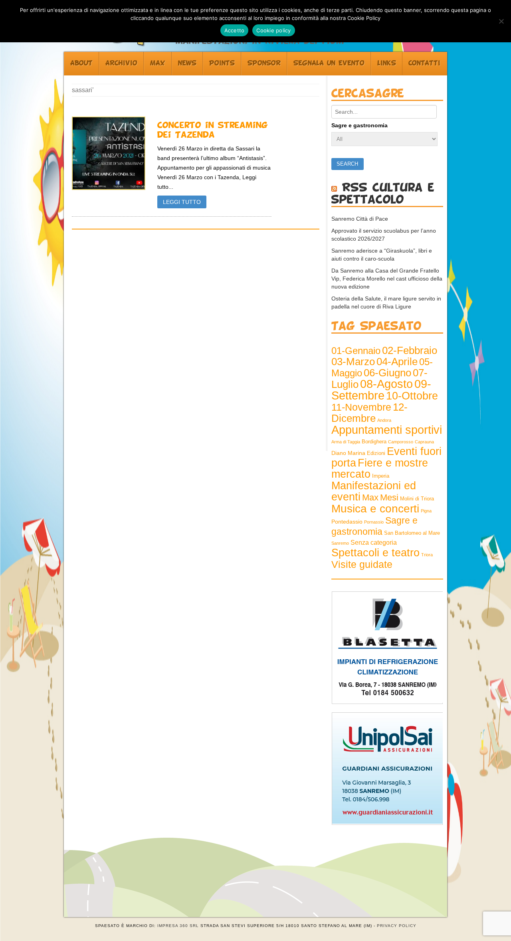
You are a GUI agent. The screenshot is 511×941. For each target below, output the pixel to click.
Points (222, 63)
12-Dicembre (369, 412)
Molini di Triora (417, 499)
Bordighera (374, 442)
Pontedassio (346, 521)
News (187, 63)
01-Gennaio (355, 350)
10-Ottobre (412, 396)
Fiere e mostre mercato (379, 468)
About (81, 63)
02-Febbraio (409, 350)
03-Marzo (353, 362)
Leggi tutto (182, 202)
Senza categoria (374, 542)
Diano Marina (348, 453)
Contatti (424, 63)
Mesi (389, 497)
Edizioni (376, 453)
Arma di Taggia (345, 441)
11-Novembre (361, 407)
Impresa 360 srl (178, 925)
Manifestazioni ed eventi (373, 491)
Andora (384, 420)
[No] (501, 21)
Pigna (426, 510)
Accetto (234, 30)
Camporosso (400, 441)
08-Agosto (386, 384)
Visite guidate (361, 564)
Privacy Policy (396, 925)
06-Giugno (387, 373)
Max (157, 63)
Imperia (380, 476)
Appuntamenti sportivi (386, 429)
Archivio (121, 63)
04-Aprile (397, 361)
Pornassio (374, 522)
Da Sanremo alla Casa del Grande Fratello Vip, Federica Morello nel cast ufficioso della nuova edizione (386, 278)
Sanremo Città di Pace (359, 218)
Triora (427, 554)
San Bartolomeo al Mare (412, 533)
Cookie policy (273, 30)
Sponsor (264, 63)
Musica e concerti (375, 508)
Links (386, 63)
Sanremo (340, 543)
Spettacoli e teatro (375, 553)
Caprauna (424, 441)
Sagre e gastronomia (359, 125)
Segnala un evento (328, 63)
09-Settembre (381, 390)
